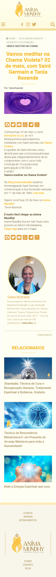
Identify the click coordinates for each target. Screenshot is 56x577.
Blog (28, 568)
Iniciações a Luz (14, 135)
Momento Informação (20, 42)
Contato (28, 564)
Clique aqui (10, 228)
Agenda (28, 516)
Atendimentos (28, 520)
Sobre (28, 561)
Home (12, 38)
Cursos (28, 513)
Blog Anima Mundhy (31, 38)
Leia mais (38, 192)
